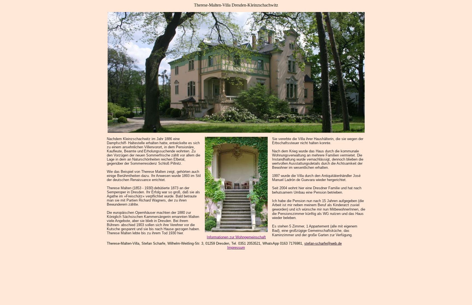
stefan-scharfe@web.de (323, 243)
